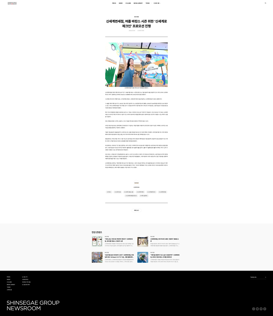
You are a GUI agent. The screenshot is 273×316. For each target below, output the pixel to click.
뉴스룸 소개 (24, 277)
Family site (253, 277)
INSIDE (121, 3)
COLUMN (128, 3)
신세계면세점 (163, 192)
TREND (148, 3)
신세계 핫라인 (25, 279)
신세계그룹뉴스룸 (129, 192)
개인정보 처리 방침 (26, 282)
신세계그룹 (156, 3)
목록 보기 (136, 210)
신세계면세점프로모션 (132, 195)
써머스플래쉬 (144, 195)
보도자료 (136, 16)
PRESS (114, 3)
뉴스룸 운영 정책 (26, 284)
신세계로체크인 (151, 192)
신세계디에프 (140, 30)
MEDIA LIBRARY (138, 3)
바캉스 (109, 192)
